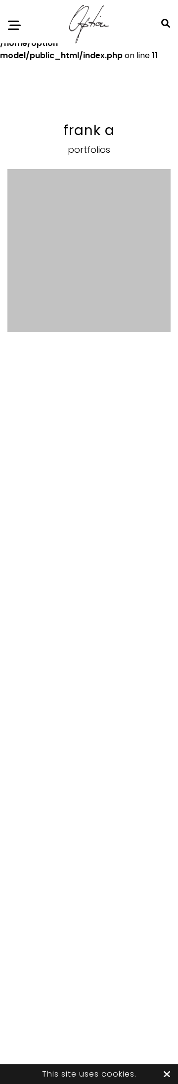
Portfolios (89, 149)
